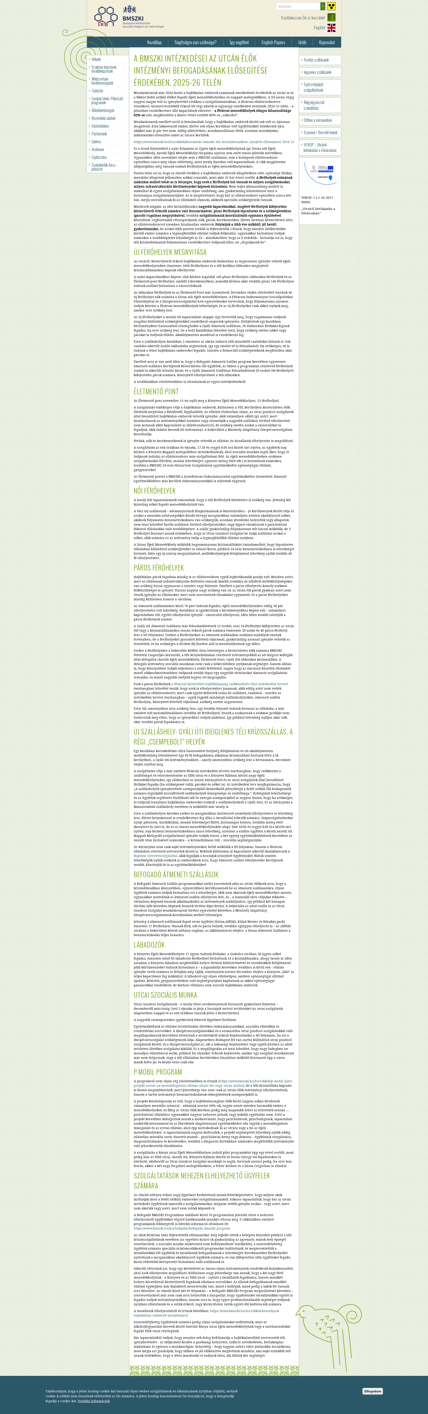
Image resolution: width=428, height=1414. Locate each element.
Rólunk (96, 59)
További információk (94, 1401)
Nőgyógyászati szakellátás (314, 105)
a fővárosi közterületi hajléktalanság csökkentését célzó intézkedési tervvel (229, 684)
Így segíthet (239, 42)
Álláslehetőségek (103, 110)
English (319, 27)
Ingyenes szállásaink (317, 72)
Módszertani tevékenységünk (102, 81)
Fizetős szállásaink (316, 60)
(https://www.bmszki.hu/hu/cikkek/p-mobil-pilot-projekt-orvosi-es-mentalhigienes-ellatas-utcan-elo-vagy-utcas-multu (213, 1083)
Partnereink (99, 134)
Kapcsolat (327, 42)
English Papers (273, 42)
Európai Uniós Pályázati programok (107, 100)
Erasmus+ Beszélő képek (320, 132)
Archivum (98, 149)
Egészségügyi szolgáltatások (313, 87)
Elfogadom (372, 1391)
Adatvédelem (100, 126)
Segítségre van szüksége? (196, 42)
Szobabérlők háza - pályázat (104, 167)
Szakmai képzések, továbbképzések (104, 69)
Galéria (96, 141)
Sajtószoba (99, 157)
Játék (302, 42)
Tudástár (97, 90)
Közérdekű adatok (103, 118)
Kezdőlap (154, 42)
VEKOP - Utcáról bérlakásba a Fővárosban (320, 147)
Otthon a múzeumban (318, 120)
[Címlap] (131, 16)
